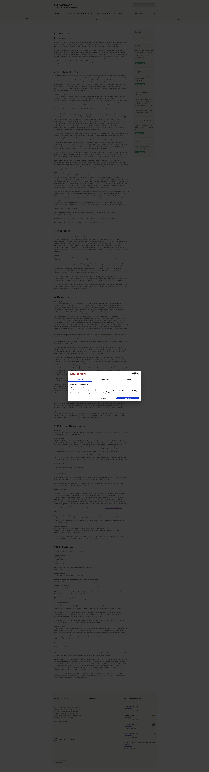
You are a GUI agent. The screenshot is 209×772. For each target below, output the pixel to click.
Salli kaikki (128, 398)
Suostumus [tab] (80, 379)
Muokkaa (103, 398)
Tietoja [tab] (129, 379)
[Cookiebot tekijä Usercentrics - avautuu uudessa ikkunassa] (132, 374)
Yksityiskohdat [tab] (104, 379)
